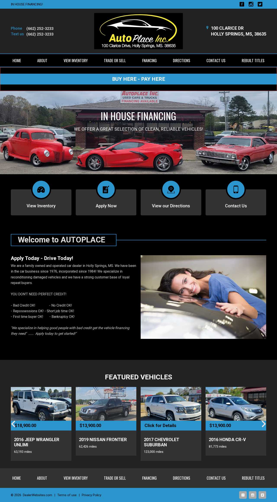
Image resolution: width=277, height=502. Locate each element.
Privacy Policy (91, 495)
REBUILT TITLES (253, 60)
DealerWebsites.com (37, 495)
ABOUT (42, 60)
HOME (17, 60)
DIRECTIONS (181, 60)
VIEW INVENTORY (76, 60)
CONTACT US (215, 60)
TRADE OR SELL (115, 60)
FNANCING (149, 60)
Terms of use (67, 495)
